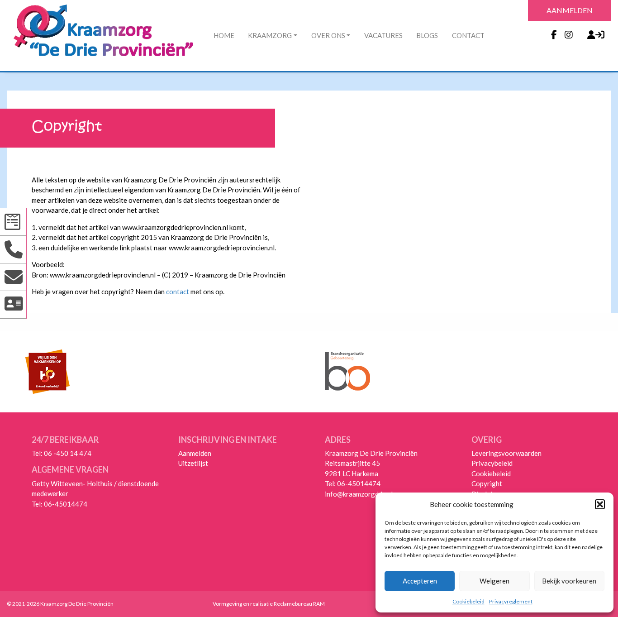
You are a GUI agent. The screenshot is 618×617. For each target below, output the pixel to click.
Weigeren (494, 581)
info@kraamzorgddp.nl (359, 494)
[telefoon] (13, 249)
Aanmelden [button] (570, 10)
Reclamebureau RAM (299, 603)
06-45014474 (65, 504)
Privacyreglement (510, 601)
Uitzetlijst (193, 463)
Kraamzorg (270, 35)
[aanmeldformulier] (13, 222)
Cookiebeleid (468, 601)
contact (177, 291)
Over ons (328, 35)
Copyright (486, 483)
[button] (599, 504)
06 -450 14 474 (67, 453)
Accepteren (420, 581)
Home (224, 35)
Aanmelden (194, 453)
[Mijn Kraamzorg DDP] (591, 34)
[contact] (13, 305)
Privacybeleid (492, 463)
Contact (468, 35)
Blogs (427, 35)
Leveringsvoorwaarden (506, 453)
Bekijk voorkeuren (569, 581)
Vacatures (383, 35)
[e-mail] (13, 277)
